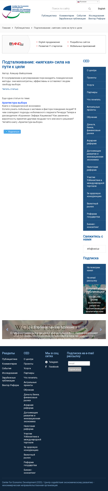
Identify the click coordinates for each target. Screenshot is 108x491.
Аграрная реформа (91, 142)
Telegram (53, 362)
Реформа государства (93, 215)
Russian (83, 2)
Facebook (54, 366)
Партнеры (92, 92)
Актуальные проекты (93, 108)
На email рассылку (92, 279)
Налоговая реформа (92, 168)
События (81, 15)
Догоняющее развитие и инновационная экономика (95, 155)
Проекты (91, 77)
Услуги (90, 85)
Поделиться (13, 132)
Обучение (92, 117)
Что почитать (94, 99)
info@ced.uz (93, 248)
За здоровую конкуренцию (94, 195)
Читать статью (10, 89)
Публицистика (49, 15)
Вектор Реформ (96, 18)
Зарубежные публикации (72, 18)
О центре (91, 70)
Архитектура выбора (14, 102)
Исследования (96, 15)
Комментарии (66, 15)
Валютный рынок (92, 205)
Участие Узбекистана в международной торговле (95, 181)
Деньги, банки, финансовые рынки (93, 129)
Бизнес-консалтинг (93, 225)
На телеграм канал (93, 269)
